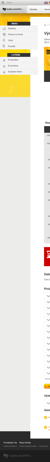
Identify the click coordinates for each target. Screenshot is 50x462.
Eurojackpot (13, 60)
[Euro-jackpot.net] (45, 25)
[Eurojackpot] (13, 9)
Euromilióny (13, 66)
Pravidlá (11, 46)
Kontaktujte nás (10, 443)
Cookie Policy (43, 446)
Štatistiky (12, 28)
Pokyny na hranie (15, 34)
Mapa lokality (25, 443)
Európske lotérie (15, 72)
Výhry (10, 40)
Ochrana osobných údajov (28, 446)
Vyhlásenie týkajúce (10, 446)
